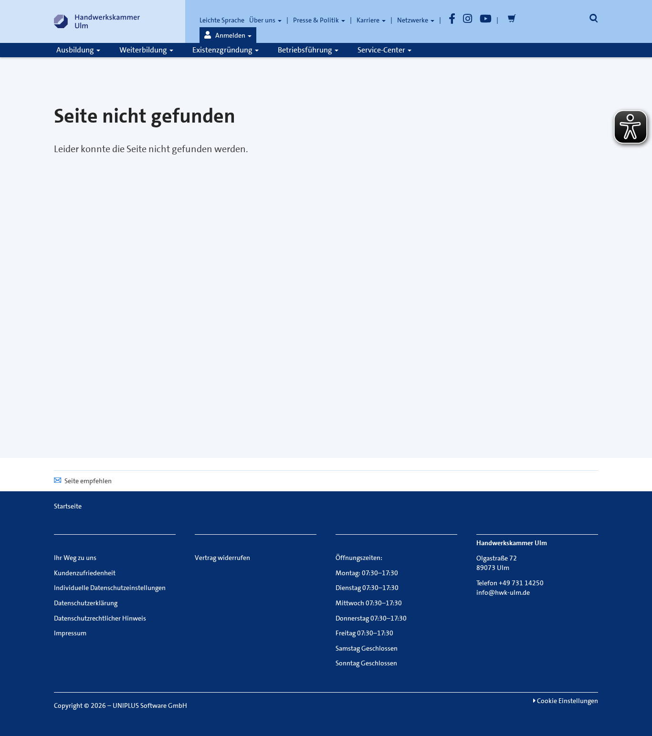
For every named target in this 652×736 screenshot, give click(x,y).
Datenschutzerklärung (85, 603)
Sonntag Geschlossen (366, 663)
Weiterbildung (143, 50)
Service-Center (382, 50)
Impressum (70, 633)
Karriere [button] (369, 20)
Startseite (68, 506)
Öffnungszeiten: (359, 557)
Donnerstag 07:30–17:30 (371, 618)
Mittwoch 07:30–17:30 (369, 603)
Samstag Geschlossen (367, 648)
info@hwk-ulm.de (503, 592)
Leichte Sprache (222, 20)
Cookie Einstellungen (567, 700)
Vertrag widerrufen (222, 557)
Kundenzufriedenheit (85, 573)
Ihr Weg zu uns (75, 557)
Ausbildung (75, 50)
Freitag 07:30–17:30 (364, 633)
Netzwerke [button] (413, 20)
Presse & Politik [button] (316, 20)
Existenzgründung (223, 50)
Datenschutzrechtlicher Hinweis (100, 618)
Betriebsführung (306, 50)
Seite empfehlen (88, 481)
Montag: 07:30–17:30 (367, 573)
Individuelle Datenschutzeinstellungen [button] (110, 587)
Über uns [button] (263, 20)
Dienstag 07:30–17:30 (367, 587)
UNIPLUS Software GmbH (150, 705)
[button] (228, 35)
